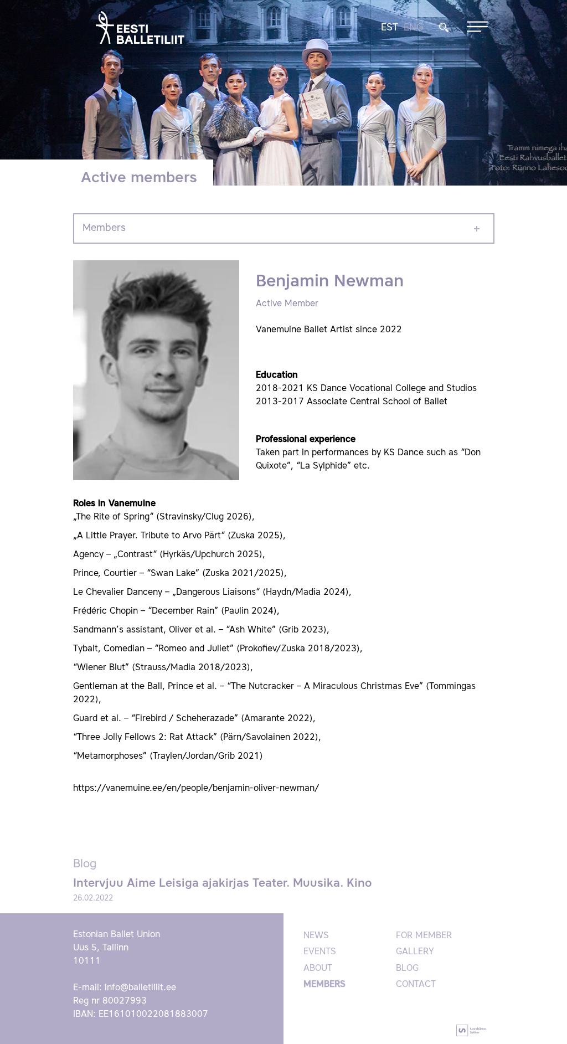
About (317, 968)
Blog (407, 968)
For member (424, 936)
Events (319, 952)
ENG (414, 28)
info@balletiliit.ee (140, 988)
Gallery (415, 952)
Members (104, 228)
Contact (416, 984)
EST (389, 28)
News (316, 936)
